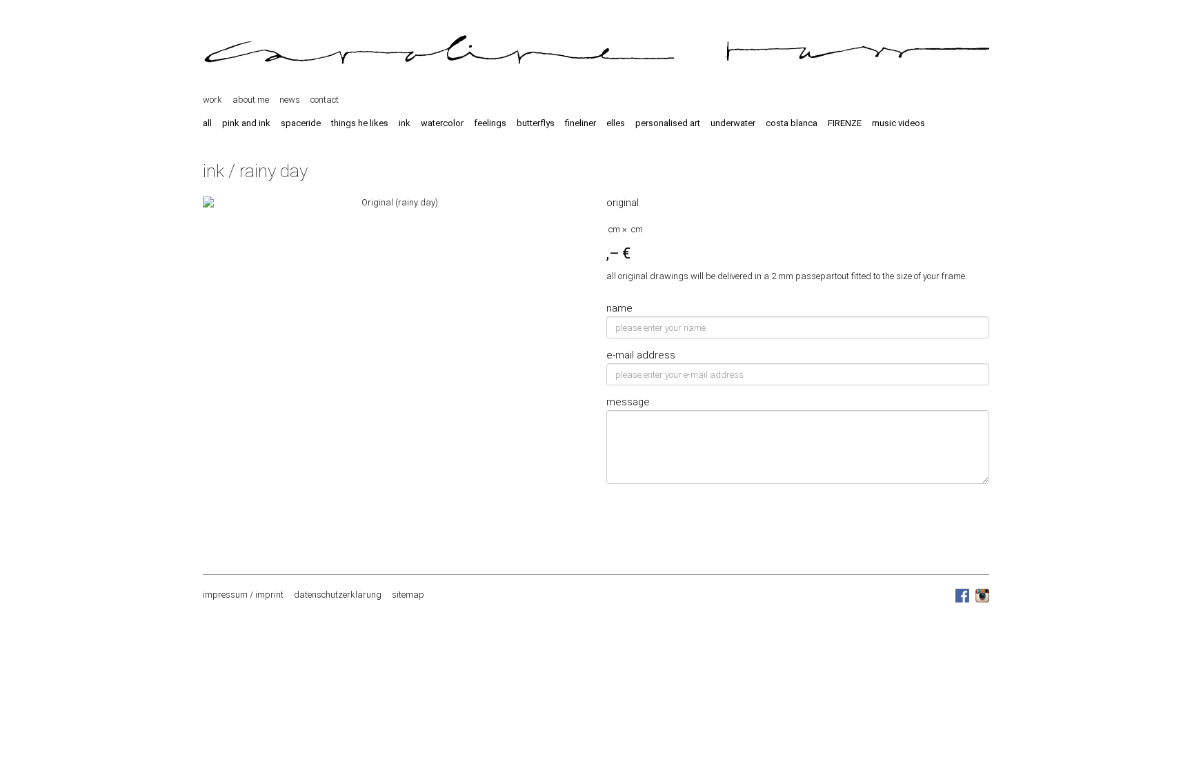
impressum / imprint (243, 594)
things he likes (359, 123)
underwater (733, 123)
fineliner (580, 123)
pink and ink (246, 123)
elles (615, 123)
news (289, 99)
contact (324, 99)
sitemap (408, 594)
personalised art (667, 123)
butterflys (536, 123)
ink (404, 123)
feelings (490, 123)
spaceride (301, 123)
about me (250, 99)
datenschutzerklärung (337, 594)
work (212, 99)
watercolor (442, 123)
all (207, 123)
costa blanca (791, 123)
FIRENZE (845, 123)
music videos (898, 123)
